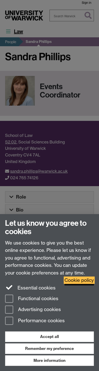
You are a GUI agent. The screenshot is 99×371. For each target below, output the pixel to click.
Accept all (49, 336)
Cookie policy (79, 280)
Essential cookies (36, 288)
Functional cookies (37, 298)
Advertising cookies (39, 310)
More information (49, 360)
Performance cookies (41, 321)
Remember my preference (49, 348)
